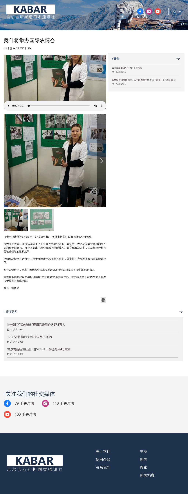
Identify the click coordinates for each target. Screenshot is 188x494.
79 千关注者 (24, 403)
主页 (143, 451)
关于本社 (103, 451)
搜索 (143, 467)
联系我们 (103, 467)
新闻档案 (147, 475)
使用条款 (103, 459)
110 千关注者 (63, 403)
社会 (5, 48)
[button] (101, 160)
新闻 (143, 459)
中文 (174, 11)
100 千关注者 (25, 414)
